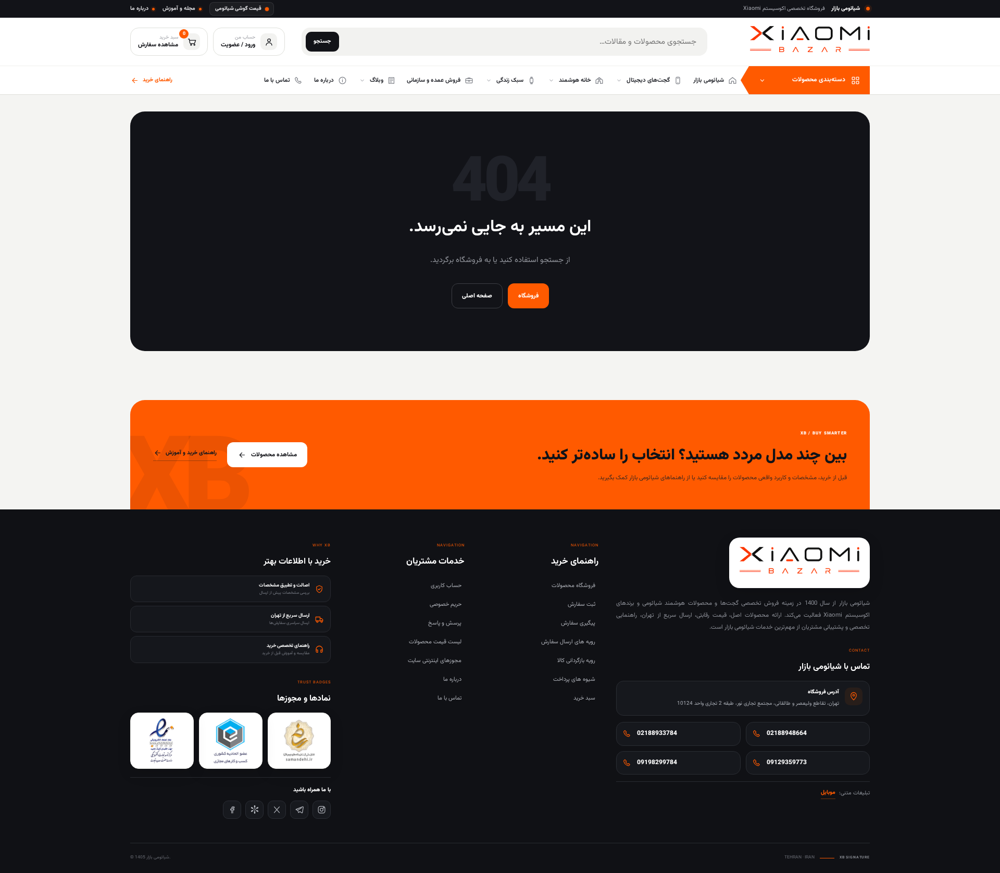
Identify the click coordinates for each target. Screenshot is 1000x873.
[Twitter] (277, 810)
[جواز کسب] (230, 741)
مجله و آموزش (178, 8)
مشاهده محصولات (274, 454)
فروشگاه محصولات (573, 585)
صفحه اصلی (477, 296)
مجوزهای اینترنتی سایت (434, 660)
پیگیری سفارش (578, 623)
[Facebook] (232, 810)
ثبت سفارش (581, 604)
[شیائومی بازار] (810, 39)
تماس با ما (449, 698)
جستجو (322, 41)
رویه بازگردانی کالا (576, 660)
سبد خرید (584, 698)
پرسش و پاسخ (444, 623)
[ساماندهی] (299, 741)
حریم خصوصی (445, 604)
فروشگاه (528, 296)
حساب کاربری (446, 585)
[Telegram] (299, 810)
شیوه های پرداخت (574, 679)
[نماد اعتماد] (162, 741)
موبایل (828, 792)
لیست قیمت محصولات (435, 642)
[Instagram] (321, 810)
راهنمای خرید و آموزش (191, 452)
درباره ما (139, 8)
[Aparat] (254, 810)
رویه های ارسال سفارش (568, 642)
